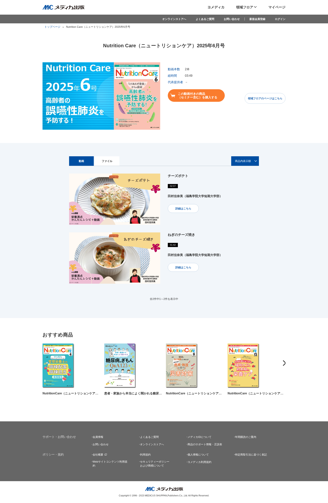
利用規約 (145, 454)
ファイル (107, 161)
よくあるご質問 (205, 19)
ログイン (280, 19)
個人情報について (198, 454)
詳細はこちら (183, 208)
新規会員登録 (257, 19)
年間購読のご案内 (245, 436)
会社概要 (98, 454)
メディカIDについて (199, 436)
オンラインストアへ (174, 19)
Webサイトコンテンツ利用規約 (110, 463)
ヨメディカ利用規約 (199, 462)
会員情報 (98, 436)
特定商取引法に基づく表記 (251, 454)
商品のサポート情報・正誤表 (205, 444)
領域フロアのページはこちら (265, 98)
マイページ (276, 7)
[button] (284, 363)
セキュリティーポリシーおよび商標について (154, 463)
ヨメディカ (216, 7)
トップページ (52, 26)
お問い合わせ (232, 19)
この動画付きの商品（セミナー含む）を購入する (197, 95)
